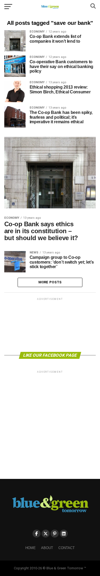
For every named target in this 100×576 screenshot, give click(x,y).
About (47, 548)
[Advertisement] (50, 324)
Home (30, 548)
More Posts (50, 282)
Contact (66, 548)
